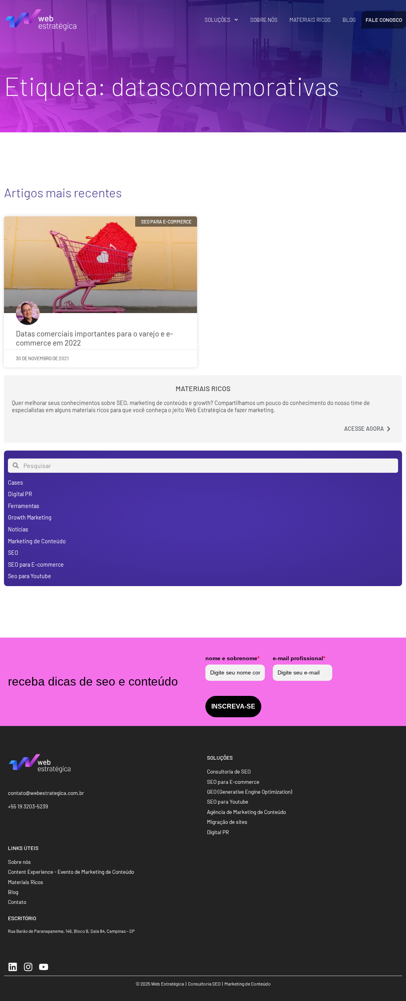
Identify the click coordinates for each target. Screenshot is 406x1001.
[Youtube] (43, 967)
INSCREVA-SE (233, 706)
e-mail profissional (299, 658)
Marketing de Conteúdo (37, 541)
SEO (13, 552)
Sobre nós (264, 19)
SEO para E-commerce (36, 564)
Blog (349, 19)
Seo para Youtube (29, 576)
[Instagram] (28, 967)
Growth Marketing (30, 517)
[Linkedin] (12, 967)
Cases (15, 482)
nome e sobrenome (232, 658)
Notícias (18, 529)
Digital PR (20, 494)
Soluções (217, 19)
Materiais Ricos (310, 19)
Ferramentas (23, 505)
